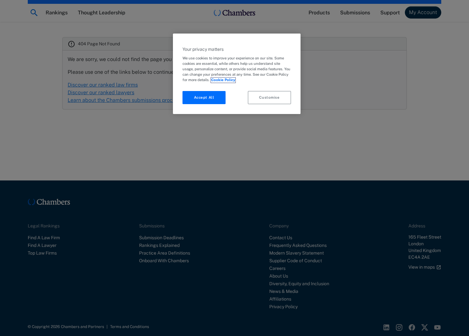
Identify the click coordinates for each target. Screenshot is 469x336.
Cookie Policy (223, 80)
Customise (269, 97)
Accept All (204, 97)
